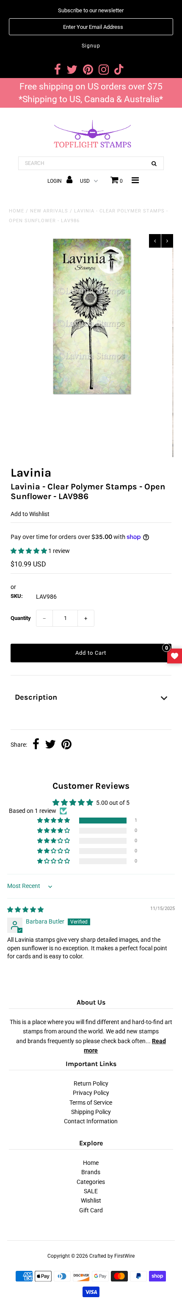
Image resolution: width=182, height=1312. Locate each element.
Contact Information (91, 1121)
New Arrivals (49, 211)
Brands (90, 1172)
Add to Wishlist (30, 514)
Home (16, 211)
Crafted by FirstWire (112, 1256)
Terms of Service (90, 1102)
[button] (29, 550)
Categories (91, 1181)
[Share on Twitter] (50, 745)
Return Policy (91, 1083)
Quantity (21, 618)
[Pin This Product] (66, 745)
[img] (25, 909)
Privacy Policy (91, 1092)
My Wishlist (174, 656)
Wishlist (91, 1200)
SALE (91, 1191)
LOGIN (55, 181)
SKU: (17, 596)
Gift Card (91, 1210)
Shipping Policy (91, 1111)
